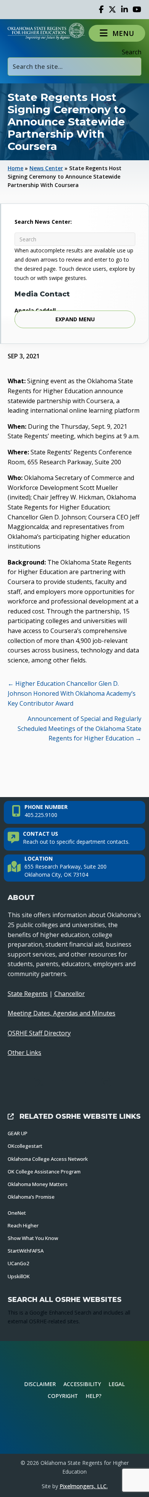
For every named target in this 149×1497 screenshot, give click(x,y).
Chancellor (69, 993)
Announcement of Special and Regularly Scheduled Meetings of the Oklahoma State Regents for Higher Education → (79, 728)
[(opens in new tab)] (74, 1427)
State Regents (28, 993)
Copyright (63, 1395)
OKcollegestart (25, 1145)
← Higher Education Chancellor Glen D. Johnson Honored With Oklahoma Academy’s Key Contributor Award (72, 693)
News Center (46, 168)
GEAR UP (18, 1133)
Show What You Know (33, 1238)
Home (15, 168)
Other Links (24, 1052)
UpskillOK (19, 1276)
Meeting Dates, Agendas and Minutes (61, 1013)
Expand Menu (75, 319)
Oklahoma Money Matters (38, 1184)
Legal (117, 1384)
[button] (117, 33)
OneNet (17, 1212)
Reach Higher (23, 1225)
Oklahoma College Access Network (48, 1158)
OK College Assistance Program (44, 1171)
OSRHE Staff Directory (39, 1033)
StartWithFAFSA (26, 1250)
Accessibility (82, 1384)
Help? (94, 1395)
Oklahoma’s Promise (31, 1196)
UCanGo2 (18, 1263)
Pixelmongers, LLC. (84, 1486)
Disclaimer (40, 1384)
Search (131, 52)
